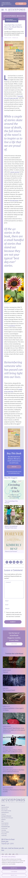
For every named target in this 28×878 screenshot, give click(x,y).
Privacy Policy (4, 833)
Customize (14, 871)
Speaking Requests (5, 812)
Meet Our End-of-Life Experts (7, 817)
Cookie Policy (4, 835)
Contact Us (3, 814)
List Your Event (4, 828)
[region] (14, 866)
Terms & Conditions (5, 832)
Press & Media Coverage (6, 810)
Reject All (14, 875)
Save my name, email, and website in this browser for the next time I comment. (14, 614)
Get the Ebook (21, 4)
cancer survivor (14, 172)
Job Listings (3, 830)
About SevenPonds (5, 807)
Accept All (14, 868)
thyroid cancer (14, 200)
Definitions (3, 819)
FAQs (2, 821)
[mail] (17, 562)
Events (2, 823)
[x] (14, 562)
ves (12, 391)
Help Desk (6, 823)
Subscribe (14, 643)
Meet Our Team (4, 808)
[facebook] (10, 562)
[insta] (7, 562)
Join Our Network (4, 824)
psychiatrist (11, 325)
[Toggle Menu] (2, 10)
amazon (14, 466)
